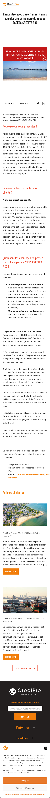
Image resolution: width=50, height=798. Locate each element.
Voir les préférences (25, 788)
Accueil (6, 114)
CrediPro (22, 738)
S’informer (22, 727)
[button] (45, 748)
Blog (12, 114)
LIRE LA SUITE (10, 571)
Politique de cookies (12, 794)
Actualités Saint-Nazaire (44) (26, 114)
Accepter (25, 780)
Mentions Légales (26, 794)
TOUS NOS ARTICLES (23, 668)
